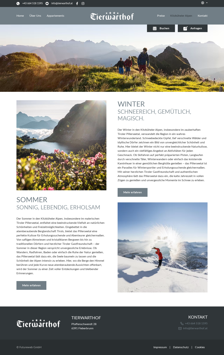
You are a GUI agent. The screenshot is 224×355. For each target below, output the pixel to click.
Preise (161, 15)
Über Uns (35, 15)
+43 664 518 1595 (196, 323)
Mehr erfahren (31, 285)
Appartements (55, 15)
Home (20, 15)
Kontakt (203, 15)
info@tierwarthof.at (195, 328)
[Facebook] (77, 3)
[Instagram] (83, 3)
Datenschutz (181, 347)
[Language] (204, 2)
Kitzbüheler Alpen (181, 15)
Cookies (200, 347)
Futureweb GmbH (30, 347)
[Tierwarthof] (38, 323)
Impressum (160, 347)
